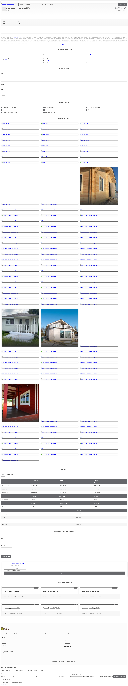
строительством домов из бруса (31, 634)
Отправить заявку (6, 556)
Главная (21, 4)
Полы (2, 73)
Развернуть (64, 44)
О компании (43, 4)
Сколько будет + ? (9, 570)
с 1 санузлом (52, 55)
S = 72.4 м (9, 11)
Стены (2, 79)
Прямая (92, 55)
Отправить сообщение (65, 573)
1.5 (5, 55)
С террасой (51, 61)
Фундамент (3, 95)
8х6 (6, 57)
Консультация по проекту (17, 563)
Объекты (36, 4)
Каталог (28, 4)
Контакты (51, 4)
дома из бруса (17, 37)
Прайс (3, 474)
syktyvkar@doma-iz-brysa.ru (26, 2)
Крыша (2, 89)
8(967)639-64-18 (122, 4)
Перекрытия (4, 84)
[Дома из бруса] (8, 4)
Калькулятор (10, 474)
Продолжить (4, 684)
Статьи (67, 641)
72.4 (6, 59)
